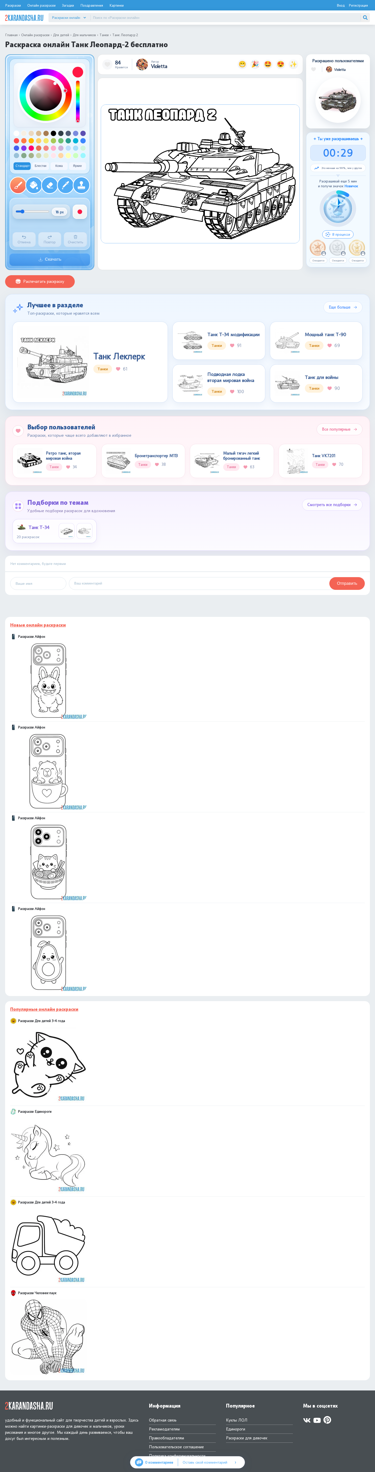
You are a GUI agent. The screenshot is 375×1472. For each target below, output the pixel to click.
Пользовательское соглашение (176, 1446)
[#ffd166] (39, 141)
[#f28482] (46, 148)
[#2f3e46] (61, 133)
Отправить (347, 583)
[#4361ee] (16, 148)
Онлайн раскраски (41, 5)
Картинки (116, 5)
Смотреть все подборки (329, 504)
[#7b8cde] (76, 133)
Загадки (68, 5)
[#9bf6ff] (83, 155)
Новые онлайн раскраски (38, 625)
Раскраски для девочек (246, 1438)
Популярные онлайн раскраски (44, 1009)
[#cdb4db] (61, 148)
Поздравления (91, 5)
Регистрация (358, 5)
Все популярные (336, 429)
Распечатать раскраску (43, 281)
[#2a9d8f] (68, 141)
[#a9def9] (76, 148)
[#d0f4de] (83, 148)
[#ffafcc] (53, 148)
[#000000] (53, 133)
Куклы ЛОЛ (236, 1420)
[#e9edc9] (46, 155)
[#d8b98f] (39, 133)
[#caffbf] (76, 155)
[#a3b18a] (31, 155)
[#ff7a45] (24, 141)
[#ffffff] (16, 133)
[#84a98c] (24, 155)
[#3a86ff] (83, 141)
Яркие (77, 166)
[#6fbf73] (61, 141)
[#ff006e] (31, 148)
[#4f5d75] (68, 133)
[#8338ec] (24, 148)
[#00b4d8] (76, 141)
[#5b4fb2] (83, 133)
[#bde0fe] (68, 148)
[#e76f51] (39, 148)
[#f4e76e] (46, 141)
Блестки (40, 166)
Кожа (59, 166)
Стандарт (23, 166)
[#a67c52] (46, 133)
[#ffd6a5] (61, 155)
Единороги (235, 1429)
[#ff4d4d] (16, 141)
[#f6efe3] (24, 133)
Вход (341, 5)
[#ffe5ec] (53, 155)
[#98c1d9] (16, 155)
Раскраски (13, 5)
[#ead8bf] (31, 133)
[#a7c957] (53, 141)
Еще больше (340, 307)
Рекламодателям (164, 1429)
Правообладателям (166, 1438)
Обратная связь (163, 1420)
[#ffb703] (31, 141)
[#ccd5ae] (39, 155)
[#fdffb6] (68, 155)
